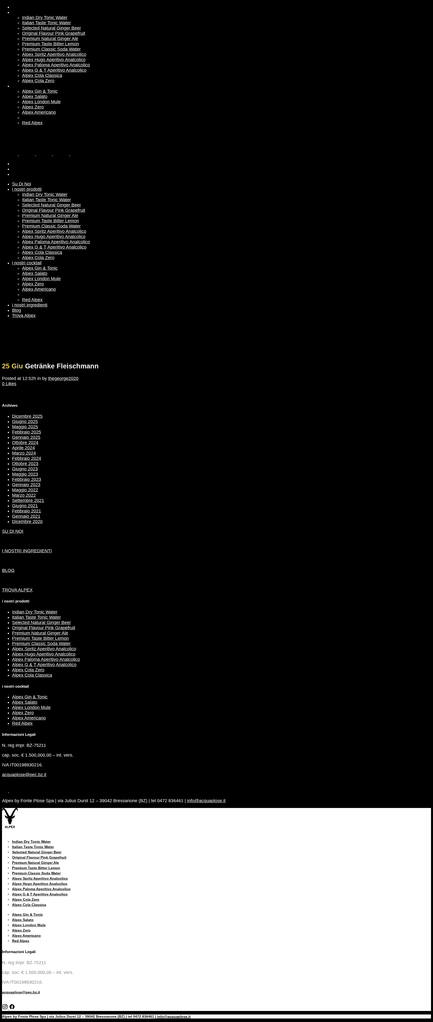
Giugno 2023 (25, 468)
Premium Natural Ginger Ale (40, 633)
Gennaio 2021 (26, 516)
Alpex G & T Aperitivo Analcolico (44, 664)
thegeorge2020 (63, 378)
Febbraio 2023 (26, 479)
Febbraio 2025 (26, 432)
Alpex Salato (24, 702)
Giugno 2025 (25, 421)
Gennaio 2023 (26, 484)
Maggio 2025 (25, 426)
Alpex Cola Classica (32, 675)
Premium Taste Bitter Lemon (40, 638)
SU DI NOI (12, 531)
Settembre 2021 (28, 500)
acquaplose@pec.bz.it (24, 774)
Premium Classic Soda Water (41, 643)
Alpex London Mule (31, 707)
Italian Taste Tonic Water (36, 617)
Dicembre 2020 (27, 521)
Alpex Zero (23, 712)
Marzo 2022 (24, 495)
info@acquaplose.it (206, 800)
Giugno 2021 (25, 505)
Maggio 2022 (25, 489)
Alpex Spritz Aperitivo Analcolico (44, 648)
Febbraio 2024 (26, 458)
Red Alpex (22, 723)
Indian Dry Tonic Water (34, 612)
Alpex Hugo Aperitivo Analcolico (43, 654)
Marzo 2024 (24, 453)
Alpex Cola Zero (28, 669)
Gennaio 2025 (26, 437)
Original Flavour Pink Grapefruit (43, 627)
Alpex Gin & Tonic (30, 696)
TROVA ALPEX (17, 589)
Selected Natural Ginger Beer (41, 622)
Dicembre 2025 (27, 416)
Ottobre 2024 (25, 442)
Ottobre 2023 (25, 463)
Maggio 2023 (25, 474)
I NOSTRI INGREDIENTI (27, 550)
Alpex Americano (29, 718)
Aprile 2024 (23, 447)
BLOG (8, 570)
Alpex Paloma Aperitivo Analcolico (46, 659)
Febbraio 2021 (26, 511)
